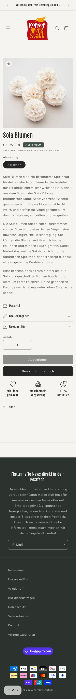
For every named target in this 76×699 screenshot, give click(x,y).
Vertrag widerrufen (21, 634)
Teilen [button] (11, 407)
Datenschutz (17, 607)
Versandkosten (18, 616)
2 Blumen (16, 165)
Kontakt (13, 625)
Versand (22, 150)
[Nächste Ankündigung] (68, 5)
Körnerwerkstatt (43, 689)
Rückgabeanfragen (21, 598)
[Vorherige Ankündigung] (7, 5)
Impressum (16, 570)
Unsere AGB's (18, 579)
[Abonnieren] (63, 545)
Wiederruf (15, 588)
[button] (8, 28)
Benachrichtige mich (38, 371)
